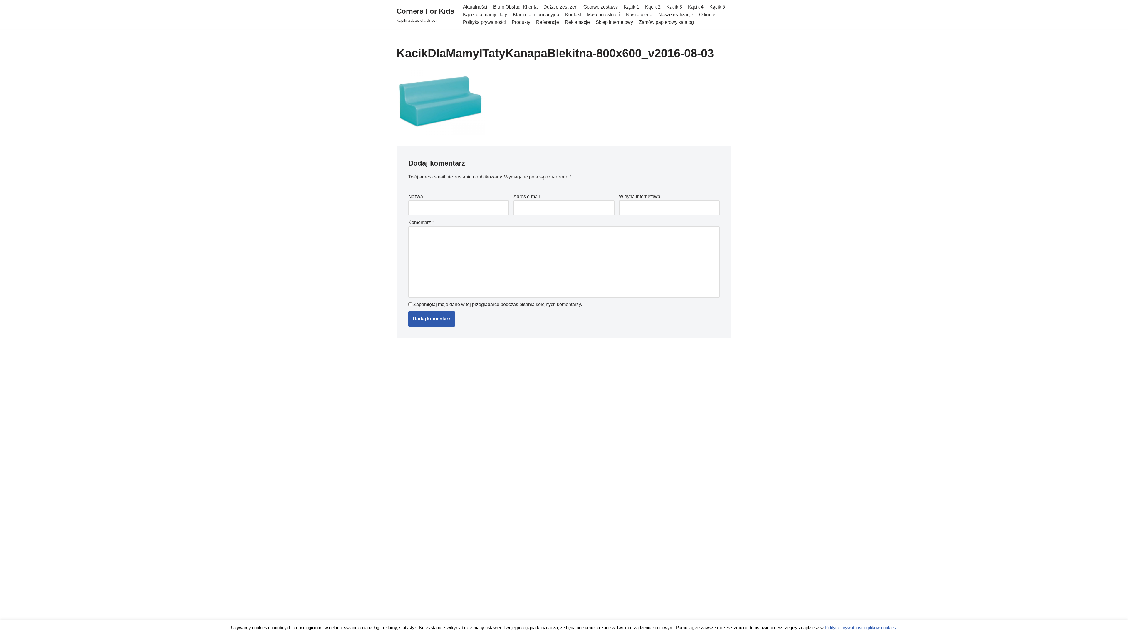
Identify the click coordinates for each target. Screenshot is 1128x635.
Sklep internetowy (614, 22)
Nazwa (415, 196)
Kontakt (573, 14)
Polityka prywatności (484, 22)
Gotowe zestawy (600, 6)
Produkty (521, 22)
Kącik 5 (717, 6)
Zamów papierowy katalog (666, 22)
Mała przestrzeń (603, 14)
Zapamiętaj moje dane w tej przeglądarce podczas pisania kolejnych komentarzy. (497, 304)
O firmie (707, 14)
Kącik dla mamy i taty (485, 14)
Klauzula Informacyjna (536, 14)
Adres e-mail (526, 196)
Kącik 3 (674, 6)
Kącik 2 (653, 6)
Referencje (547, 22)
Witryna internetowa (639, 196)
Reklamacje (577, 22)
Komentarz (421, 222)
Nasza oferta (639, 14)
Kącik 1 (631, 6)
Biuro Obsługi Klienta (515, 6)
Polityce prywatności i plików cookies (860, 627)
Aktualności (475, 6)
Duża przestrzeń (560, 6)
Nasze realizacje (675, 14)
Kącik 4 (696, 6)
